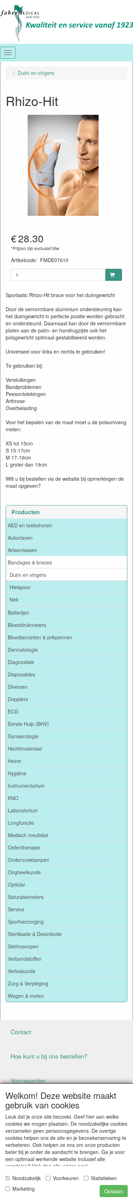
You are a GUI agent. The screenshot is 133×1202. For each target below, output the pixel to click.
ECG (13, 711)
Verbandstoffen (24, 958)
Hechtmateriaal (25, 748)
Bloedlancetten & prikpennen (40, 637)
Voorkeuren (66, 1178)
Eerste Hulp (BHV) (28, 723)
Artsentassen (22, 549)
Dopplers (18, 699)
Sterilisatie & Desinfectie (35, 933)
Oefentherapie (24, 847)
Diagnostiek (21, 661)
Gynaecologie (23, 736)
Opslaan (113, 1191)
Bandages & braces (30, 562)
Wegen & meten (26, 995)
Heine (14, 760)
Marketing (23, 1188)
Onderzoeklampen (28, 859)
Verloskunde (21, 971)
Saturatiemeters (26, 896)
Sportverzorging (26, 921)
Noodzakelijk (26, 1178)
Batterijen (18, 612)
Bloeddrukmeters (27, 624)
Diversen (18, 686)
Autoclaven (20, 537)
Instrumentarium (26, 785)
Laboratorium (23, 810)
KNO (13, 797)
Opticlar (16, 884)
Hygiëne (17, 773)
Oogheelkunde (24, 872)
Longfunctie (21, 822)
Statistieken (104, 1178)
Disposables (21, 674)
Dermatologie (23, 649)
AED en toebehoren (30, 525)
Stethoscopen (23, 946)
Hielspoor (20, 587)
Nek (14, 599)
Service (16, 909)
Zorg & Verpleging (28, 983)
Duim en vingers (28, 574)
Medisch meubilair (28, 835)
